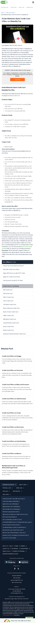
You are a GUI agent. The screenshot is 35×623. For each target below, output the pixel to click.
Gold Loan (22, 532)
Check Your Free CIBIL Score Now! (21, 620)
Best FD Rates (14, 532)
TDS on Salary (12, 537)
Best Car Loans (6, 532)
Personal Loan (4, 7)
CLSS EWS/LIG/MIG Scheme (9, 522)
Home (2, 12)
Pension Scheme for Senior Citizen (11, 524)
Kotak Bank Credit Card (13, 95)
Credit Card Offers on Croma (11, 413)
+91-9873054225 (16, 591)
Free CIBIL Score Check (18, 498)
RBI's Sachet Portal (16, 582)
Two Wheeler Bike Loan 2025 (10, 527)
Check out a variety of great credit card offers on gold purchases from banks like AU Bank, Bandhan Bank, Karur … (17, 403)
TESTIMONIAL (14, 548)
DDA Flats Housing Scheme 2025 (10, 511)
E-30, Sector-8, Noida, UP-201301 (16, 589)
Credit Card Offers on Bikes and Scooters (15, 384)
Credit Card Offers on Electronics (13, 427)
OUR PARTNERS (24, 548)
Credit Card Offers (9, 12)
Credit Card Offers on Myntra (11, 453)
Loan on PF (5, 537)
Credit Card (13, 7)
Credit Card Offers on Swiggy (11, 356)
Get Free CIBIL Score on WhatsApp (11, 509)
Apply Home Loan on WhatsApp (10, 504)
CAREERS (22, 546)
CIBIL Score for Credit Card (9, 514)
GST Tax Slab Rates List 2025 (10, 519)
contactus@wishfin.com (17, 593)
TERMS (16, 546)
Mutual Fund (30, 7)
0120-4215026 (16, 577)
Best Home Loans (18, 530)
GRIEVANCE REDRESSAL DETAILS (10, 553)
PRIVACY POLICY (7, 551)
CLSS (19, 519)
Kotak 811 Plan (21, 527)
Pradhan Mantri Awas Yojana (24, 522)
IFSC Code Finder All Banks (9, 517)
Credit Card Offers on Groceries (12, 370)
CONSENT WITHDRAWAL (19, 551)
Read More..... (17, 615)
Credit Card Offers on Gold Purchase (14, 399)
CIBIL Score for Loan (22, 514)
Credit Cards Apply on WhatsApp (10, 501)
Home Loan (21, 7)
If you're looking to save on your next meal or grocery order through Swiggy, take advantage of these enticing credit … (17, 361)
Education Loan (6, 535)
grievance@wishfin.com (17, 580)
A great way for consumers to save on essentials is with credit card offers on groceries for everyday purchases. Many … (17, 375)
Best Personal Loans (7, 530)
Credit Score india (7, 498)
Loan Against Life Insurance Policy (19, 535)
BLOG (11, 546)
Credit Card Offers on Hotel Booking (13, 441)
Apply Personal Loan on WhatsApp (11, 506)
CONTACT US (6, 548)
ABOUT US (5, 546)
